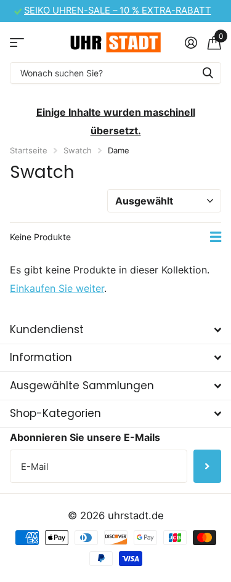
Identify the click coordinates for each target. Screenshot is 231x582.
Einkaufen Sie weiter (57, 288)
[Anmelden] (190, 42)
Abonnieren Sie (207, 466)
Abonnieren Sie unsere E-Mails (85, 437)
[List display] (215, 237)
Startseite (28, 150)
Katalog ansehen (17, 42)
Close (115, 329)
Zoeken (207, 73)
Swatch (77, 150)
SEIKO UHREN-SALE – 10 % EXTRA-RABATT (117, 10)
